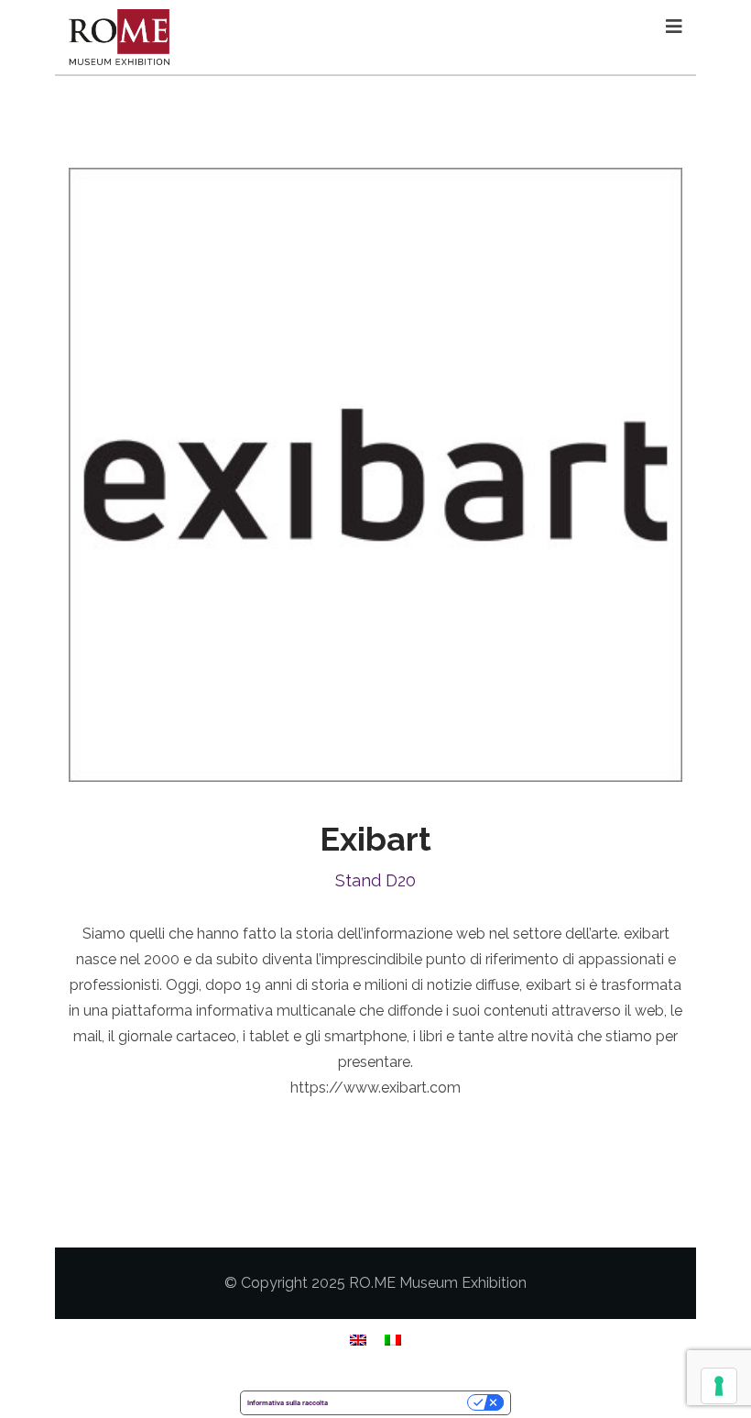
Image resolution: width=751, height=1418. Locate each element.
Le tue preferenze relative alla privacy (402, 1403)
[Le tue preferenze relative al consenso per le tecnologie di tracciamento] (719, 1386)
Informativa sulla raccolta (287, 1403)
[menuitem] (358, 1339)
